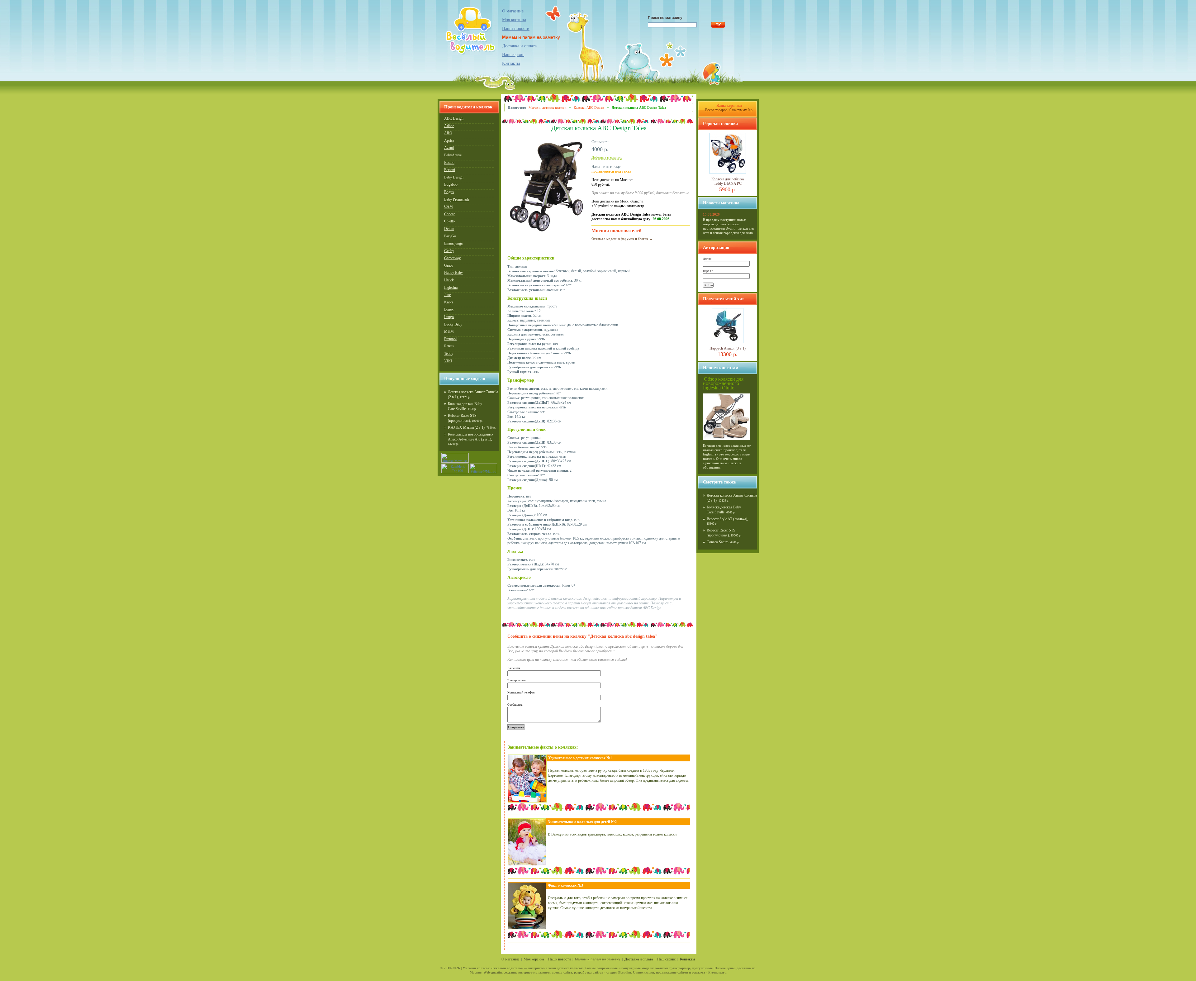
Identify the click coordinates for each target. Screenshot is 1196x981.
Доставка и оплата (519, 46)
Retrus (449, 346)
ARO (448, 133)
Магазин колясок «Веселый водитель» (493, 968)
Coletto (449, 221)
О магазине (513, 11)
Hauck (449, 280)
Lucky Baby (453, 324)
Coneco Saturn (718, 542)
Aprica (449, 140)
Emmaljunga (453, 243)
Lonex (448, 309)
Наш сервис (513, 54)
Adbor (449, 126)
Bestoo (449, 162)
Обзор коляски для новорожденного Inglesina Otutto (723, 383)
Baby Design (453, 177)
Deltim (449, 228)
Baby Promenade (456, 199)
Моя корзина (514, 19)
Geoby (449, 251)
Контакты (511, 63)
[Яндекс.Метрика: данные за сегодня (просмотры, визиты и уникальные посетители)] (455, 458)
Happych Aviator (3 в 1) (728, 348)
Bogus (449, 192)
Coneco (449, 214)
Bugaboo (451, 184)
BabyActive (453, 155)
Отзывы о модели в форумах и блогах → (622, 238)
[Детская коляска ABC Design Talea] (546, 232)
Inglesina (451, 287)
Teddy (448, 353)
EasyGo (450, 236)
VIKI (448, 361)
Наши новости (515, 28)
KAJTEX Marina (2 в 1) (466, 427)
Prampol (450, 339)
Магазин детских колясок (547, 107)
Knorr (448, 302)
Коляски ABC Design (589, 107)
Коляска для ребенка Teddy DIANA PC (727, 181)
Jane (447, 295)
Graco (448, 265)
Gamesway (452, 258)
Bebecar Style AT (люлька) (727, 519)
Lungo (449, 317)
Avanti (449, 147)
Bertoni (449, 170)
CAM (448, 206)
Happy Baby (453, 272)
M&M (449, 331)
